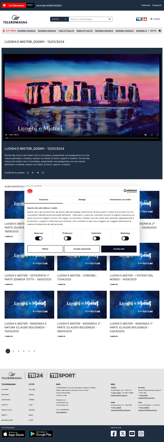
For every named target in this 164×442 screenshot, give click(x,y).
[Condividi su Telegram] (37, 172)
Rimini (31, 415)
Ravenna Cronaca (26, 31)
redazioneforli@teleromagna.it (147, 410)
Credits (4, 415)
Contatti (5, 405)
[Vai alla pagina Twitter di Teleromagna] (123, 433)
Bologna (32, 389)
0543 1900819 (144, 407)
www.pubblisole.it (61, 412)
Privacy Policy (7, 410)
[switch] (67, 238)
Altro (31, 420)
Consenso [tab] (43, 200)
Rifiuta (45, 249)
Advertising (6, 399)
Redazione (5, 394)
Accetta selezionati (82, 249)
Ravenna (32, 410)
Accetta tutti (118, 249)
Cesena (31, 394)
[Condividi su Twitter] (32, 172)
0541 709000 (117, 407)
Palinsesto (146, 5)
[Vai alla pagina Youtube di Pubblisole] (132, 435)
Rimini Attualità (85, 31)
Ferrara (31, 399)
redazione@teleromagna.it (119, 395)
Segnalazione (8, 420)
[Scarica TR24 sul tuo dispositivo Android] (41, 433)
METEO (153, 31)
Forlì (31, 405)
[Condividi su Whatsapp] (42, 172)
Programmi (156, 5)
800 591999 (144, 395)
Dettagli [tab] (82, 200)
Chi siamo (5, 389)
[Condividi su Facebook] (28, 172)
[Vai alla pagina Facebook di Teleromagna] (115, 435)
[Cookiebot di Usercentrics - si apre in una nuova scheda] (125, 191)
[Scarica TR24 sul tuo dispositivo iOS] (14, 433)
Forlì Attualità (66, 31)
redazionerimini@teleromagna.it (120, 410)
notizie (156, 19)
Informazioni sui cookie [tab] (120, 200)
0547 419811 (117, 393)
